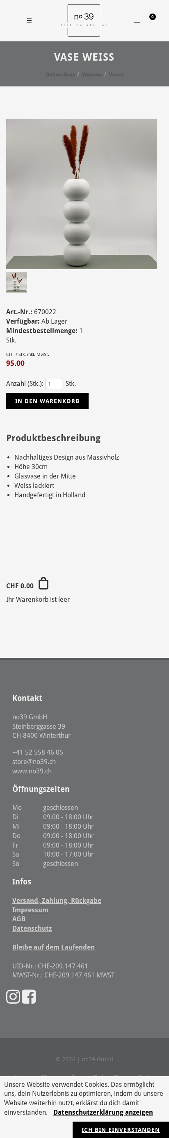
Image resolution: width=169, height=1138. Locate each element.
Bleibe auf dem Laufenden (53, 947)
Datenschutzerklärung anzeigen (103, 1112)
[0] (147, 19)
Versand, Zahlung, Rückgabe (56, 901)
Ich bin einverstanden (121, 1130)
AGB (18, 919)
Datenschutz (32, 928)
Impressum (30, 910)
